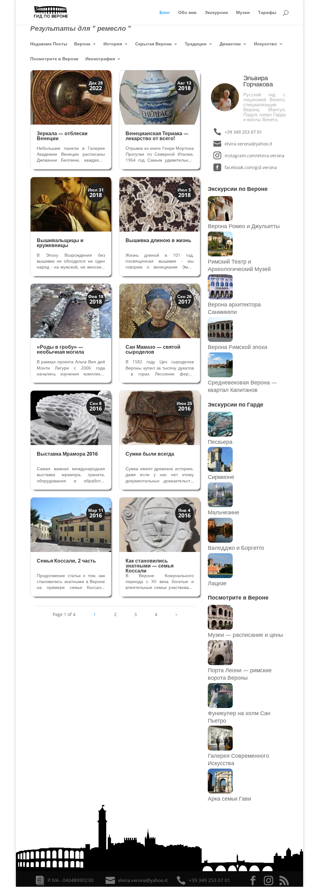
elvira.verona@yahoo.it (248, 144)
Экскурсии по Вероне (238, 188)
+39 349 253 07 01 (243, 132)
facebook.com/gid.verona (251, 167)
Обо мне (187, 12)
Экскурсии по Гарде (235, 404)
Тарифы (267, 12)
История (112, 44)
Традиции (196, 44)
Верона (82, 44)
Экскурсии (216, 12)
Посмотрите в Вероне (54, 59)
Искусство (265, 44)
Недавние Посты (48, 44)
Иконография (100, 59)
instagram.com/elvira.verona (254, 156)
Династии (230, 44)
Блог (165, 12)
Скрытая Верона (153, 44)
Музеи (243, 12)
